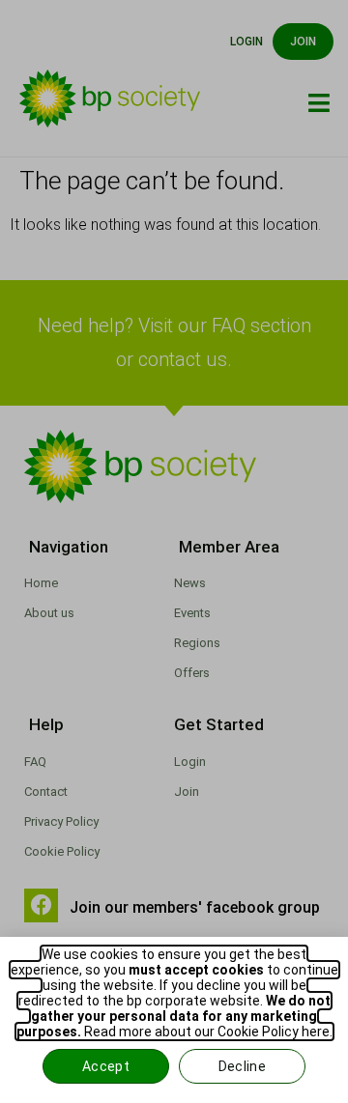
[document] (174, 551)
